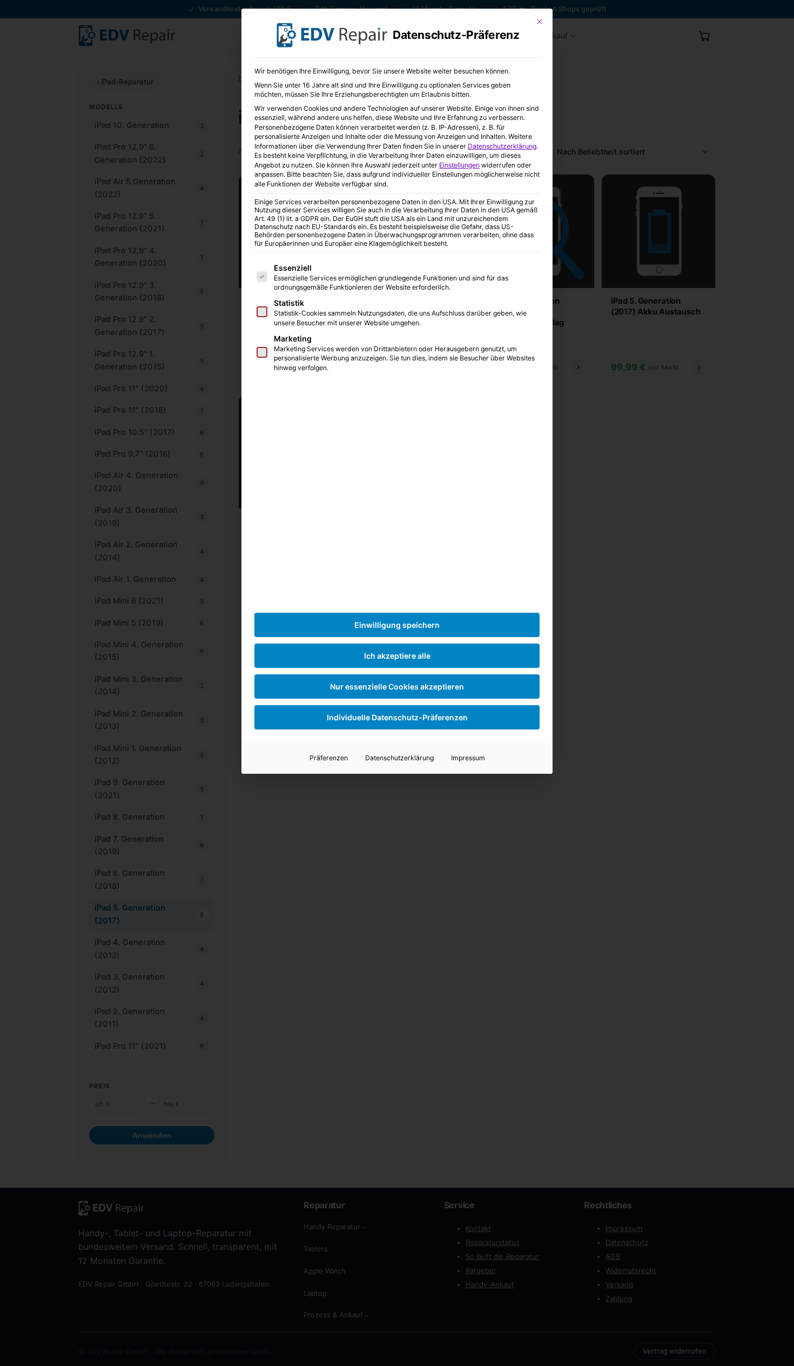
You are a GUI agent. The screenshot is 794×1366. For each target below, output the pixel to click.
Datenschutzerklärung (502, 146)
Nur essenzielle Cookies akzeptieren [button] (397, 686)
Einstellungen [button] (459, 165)
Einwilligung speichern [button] (397, 625)
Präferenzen (328, 758)
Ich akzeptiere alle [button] (397, 655)
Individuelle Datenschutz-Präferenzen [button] (397, 717)
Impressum (468, 758)
